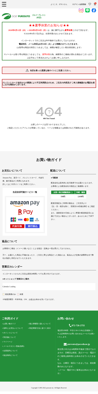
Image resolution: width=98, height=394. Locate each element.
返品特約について (10, 355)
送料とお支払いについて (13, 328)
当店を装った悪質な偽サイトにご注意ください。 (51, 70)
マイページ (7, 342)
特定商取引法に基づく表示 (40, 328)
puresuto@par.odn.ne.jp (78, 344)
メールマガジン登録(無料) (13, 346)
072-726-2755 (78, 325)
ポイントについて (10, 333)
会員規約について (10, 351)
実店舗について (9, 337)
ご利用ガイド (15, 184)
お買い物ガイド (9, 324)
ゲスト (61, 4)
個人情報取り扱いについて (40, 324)
